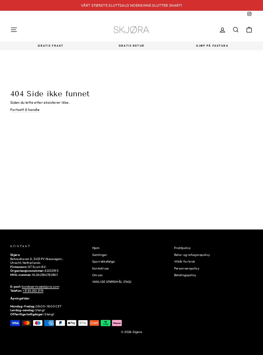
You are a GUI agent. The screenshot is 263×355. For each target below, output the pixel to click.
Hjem (95, 248)
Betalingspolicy (185, 275)
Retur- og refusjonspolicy (192, 255)
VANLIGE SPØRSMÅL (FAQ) (112, 282)
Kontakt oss (100, 268)
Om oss (97, 275)
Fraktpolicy (182, 248)
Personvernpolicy (187, 268)
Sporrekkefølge (103, 261)
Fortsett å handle (25, 109)
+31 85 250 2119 (33, 291)
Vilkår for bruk (184, 261)
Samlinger (99, 255)
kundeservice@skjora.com (40, 286)
